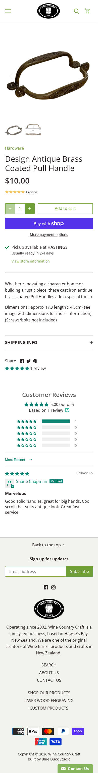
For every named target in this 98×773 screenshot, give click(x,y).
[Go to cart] (87, 11)
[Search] (76, 11)
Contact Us (77, 768)
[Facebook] (46, 587)
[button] (17, 368)
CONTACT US (49, 680)
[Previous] (11, 75)
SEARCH (49, 665)
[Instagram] (53, 587)
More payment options (49, 234)
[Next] (86, 75)
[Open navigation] (8, 11)
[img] (17, 473)
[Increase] (29, 208)
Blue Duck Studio (56, 759)
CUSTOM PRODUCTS (49, 708)
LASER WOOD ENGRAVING (49, 700)
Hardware (14, 148)
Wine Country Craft (64, 754)
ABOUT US (49, 672)
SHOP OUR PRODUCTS (49, 693)
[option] (49, 76)
